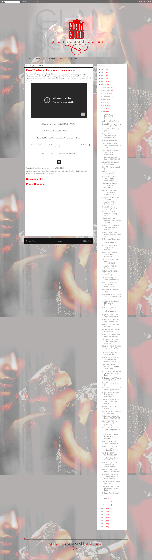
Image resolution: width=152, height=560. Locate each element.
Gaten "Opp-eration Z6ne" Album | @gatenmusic (111, 389)
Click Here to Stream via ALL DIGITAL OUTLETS (58, 124)
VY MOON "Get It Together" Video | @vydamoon (109, 116)
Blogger (87, 555)
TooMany (52, 173)
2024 (103, 75)
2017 (103, 518)
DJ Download (43, 145)
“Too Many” (76, 145)
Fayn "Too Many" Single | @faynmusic (111, 384)
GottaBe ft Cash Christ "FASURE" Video (110, 459)
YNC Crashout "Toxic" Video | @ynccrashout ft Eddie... (111, 145)
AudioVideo (41, 171)
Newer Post (30, 241)
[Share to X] (59, 168)
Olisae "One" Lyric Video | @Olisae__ (111, 325)
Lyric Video (58, 147)
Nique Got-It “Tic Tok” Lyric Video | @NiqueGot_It (109, 448)
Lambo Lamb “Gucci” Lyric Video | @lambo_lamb (109, 284)
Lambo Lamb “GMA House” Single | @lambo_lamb (109, 192)
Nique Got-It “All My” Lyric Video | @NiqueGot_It (111, 335)
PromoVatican (30, 173)
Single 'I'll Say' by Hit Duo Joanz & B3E (111, 482)
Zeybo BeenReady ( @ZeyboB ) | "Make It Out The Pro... (110, 366)
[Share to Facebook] (61, 168)
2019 (103, 512)
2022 (103, 81)
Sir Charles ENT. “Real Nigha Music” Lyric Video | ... (110, 341)
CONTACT (40, 59)
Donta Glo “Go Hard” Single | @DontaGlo (110, 208)
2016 (103, 521)
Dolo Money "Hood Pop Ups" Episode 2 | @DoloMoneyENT (110, 359)
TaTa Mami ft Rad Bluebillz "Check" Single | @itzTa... (111, 220)
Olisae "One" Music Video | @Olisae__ (111, 198)
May (104, 108)
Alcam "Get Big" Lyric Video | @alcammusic (110, 279)
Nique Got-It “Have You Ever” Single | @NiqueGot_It (110, 394)
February (106, 502)
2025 (103, 72)
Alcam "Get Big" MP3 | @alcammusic (110, 354)
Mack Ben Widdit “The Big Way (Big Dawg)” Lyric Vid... (111, 348)
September (107, 96)
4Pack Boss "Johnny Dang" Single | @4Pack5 (109, 185)
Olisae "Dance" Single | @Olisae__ (110, 130)
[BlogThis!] (57, 168)
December (107, 87)
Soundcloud (59, 145)
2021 (103, 84)
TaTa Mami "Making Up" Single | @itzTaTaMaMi (111, 417)
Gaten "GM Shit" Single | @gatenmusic (111, 330)
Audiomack (68, 145)
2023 (103, 78)
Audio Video (85, 145)
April (104, 111)
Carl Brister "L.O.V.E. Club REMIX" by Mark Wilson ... (111, 296)
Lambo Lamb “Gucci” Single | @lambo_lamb (111, 470)
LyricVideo (79, 171)
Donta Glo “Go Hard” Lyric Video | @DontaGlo (111, 125)
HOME (29, 59)
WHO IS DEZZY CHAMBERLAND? (109, 454)
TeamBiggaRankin (42, 173)
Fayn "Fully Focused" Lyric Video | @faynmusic (109, 254)
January (106, 505)
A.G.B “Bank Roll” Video (110, 121)
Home (59, 241)
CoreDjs (68, 171)
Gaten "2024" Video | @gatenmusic (109, 203)
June (105, 105)
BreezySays (50, 171)
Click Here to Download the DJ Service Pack (59, 131)
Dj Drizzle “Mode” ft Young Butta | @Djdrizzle (111, 379)
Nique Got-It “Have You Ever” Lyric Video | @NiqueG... (110, 227)
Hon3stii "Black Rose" (110, 140)
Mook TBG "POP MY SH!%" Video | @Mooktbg (109, 423)
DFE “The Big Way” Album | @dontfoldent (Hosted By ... (111, 373)
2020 (103, 508)
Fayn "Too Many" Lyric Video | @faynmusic (110, 315)
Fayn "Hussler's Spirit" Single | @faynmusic (110, 442)
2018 (103, 515)
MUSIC (62, 59)
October (106, 93)
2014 (103, 527)
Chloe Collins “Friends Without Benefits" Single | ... (111, 234)
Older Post (87, 241)
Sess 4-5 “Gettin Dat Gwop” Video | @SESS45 (109, 247)
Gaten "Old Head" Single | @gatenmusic (111, 412)
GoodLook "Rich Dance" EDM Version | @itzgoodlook (110, 303)
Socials (35, 145)
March (105, 499)
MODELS (52, 59)
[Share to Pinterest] (63, 168)
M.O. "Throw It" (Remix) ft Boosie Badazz (111, 173)
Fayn (73, 171)
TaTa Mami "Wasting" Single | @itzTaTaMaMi (111, 158)
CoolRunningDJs (60, 171)
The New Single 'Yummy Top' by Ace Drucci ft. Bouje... (111, 488)
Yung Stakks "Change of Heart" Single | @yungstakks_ (110, 152)
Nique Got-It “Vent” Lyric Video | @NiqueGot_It (110, 320)
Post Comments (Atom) (63, 247)
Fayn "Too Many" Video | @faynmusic (111, 168)
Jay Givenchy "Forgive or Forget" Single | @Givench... (111, 436)
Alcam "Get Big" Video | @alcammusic (110, 163)
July (104, 102)
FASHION (73, 59)
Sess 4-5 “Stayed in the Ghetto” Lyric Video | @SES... (110, 401)
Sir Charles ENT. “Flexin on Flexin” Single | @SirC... (110, 213)
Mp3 (85, 171)
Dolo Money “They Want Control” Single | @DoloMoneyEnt (110, 465)
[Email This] (55, 168)
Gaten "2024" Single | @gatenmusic (110, 267)
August (105, 99)
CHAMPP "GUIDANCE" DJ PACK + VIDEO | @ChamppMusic (110, 476)
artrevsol (34, 171)
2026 (103, 69)
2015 (103, 524)
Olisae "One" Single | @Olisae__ (109, 407)
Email (30, 145)
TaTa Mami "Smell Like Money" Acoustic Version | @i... (110, 273)
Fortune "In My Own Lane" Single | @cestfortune (109, 178)
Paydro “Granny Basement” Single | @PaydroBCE (109, 135)
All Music (51, 145)
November (107, 90)
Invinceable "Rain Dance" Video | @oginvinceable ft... (111, 429)
